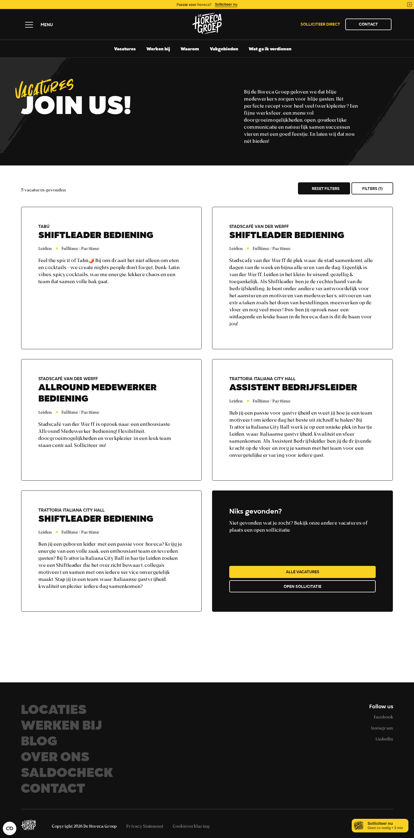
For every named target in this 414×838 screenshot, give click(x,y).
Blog (39, 742)
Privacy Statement (145, 825)
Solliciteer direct (320, 25)
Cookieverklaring (191, 825)
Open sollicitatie (302, 587)
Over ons (55, 758)
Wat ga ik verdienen (270, 49)
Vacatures (125, 49)
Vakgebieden (224, 49)
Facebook (383, 716)
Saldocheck (67, 774)
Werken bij (158, 49)
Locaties (53, 711)
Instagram (382, 727)
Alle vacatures (302, 572)
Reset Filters (326, 189)
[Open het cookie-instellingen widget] (9, 828)
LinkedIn (384, 738)
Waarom (190, 49)
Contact (368, 25)
